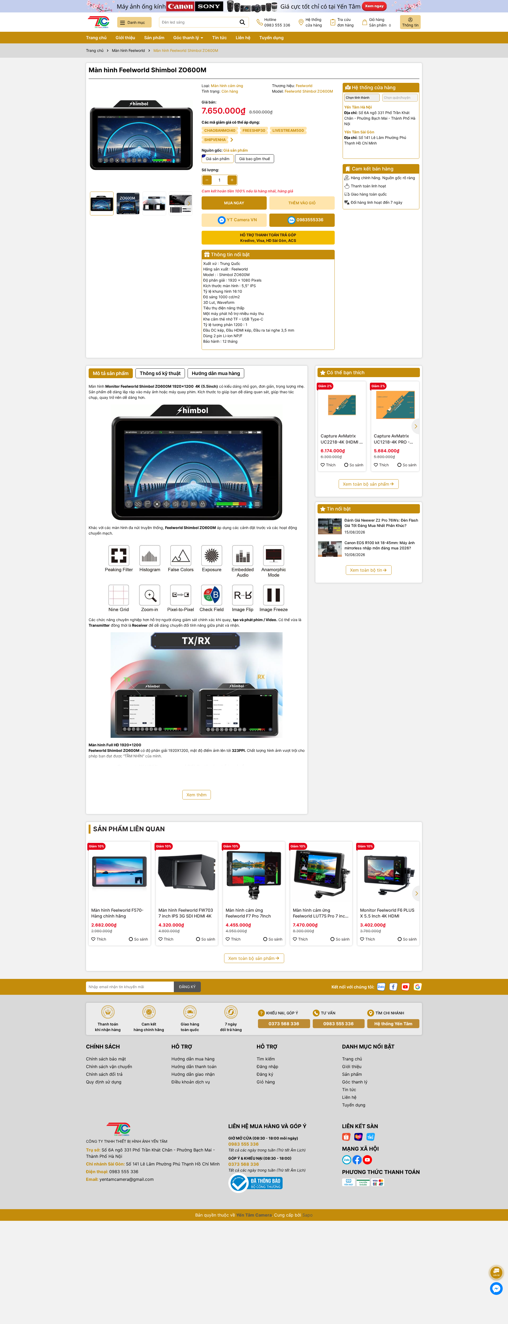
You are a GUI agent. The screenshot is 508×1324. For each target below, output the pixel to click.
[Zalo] (381, 986)
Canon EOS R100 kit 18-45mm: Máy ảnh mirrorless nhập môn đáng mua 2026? (379, 545)
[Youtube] (405, 986)
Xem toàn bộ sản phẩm (366, 484)
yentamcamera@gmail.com (126, 1179)
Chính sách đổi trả (104, 1074)
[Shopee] (346, 1136)
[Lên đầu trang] (496, 1258)
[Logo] (98, 22)
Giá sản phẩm (217, 158)
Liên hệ (243, 37)
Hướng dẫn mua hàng (193, 1058)
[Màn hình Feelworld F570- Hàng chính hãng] (119, 872)
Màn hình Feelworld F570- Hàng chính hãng (117, 913)
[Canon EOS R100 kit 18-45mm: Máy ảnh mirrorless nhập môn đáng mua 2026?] (330, 549)
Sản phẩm (154, 37)
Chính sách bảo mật (106, 1058)
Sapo (307, 1215)
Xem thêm (197, 794)
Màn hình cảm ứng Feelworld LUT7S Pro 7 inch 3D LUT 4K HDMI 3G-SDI (320, 913)
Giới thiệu (125, 37)
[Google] (418, 986)
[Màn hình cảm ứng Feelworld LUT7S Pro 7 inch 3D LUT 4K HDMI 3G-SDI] (321, 872)
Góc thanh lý (186, 37)
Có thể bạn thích (346, 372)
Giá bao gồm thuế (254, 158)
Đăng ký (265, 1074)
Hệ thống (314, 22)
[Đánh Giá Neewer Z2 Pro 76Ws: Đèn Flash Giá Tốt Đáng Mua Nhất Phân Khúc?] (330, 526)
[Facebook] (393, 986)
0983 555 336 (338, 1023)
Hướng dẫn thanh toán (193, 1066)
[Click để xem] (141, 135)
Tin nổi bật (339, 509)
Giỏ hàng (266, 1081)
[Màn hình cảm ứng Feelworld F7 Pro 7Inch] (254, 872)
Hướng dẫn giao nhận (193, 1074)
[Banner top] (254, 5)
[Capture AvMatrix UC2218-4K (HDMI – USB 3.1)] (342, 405)
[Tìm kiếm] (242, 22)
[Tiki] (370, 1136)
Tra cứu (345, 22)
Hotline (277, 22)
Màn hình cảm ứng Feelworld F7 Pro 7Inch (248, 913)
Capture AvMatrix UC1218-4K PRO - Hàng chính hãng (392, 439)
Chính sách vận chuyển (109, 1066)
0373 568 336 (284, 1023)
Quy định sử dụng (103, 1081)
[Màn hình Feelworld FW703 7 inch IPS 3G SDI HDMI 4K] (186, 872)
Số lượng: (210, 170)
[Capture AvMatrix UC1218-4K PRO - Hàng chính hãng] (395, 405)
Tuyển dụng (271, 37)
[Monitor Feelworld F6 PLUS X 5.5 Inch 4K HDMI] (388, 872)
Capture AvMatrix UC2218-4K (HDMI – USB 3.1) (341, 439)
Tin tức (219, 37)
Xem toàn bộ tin (366, 570)
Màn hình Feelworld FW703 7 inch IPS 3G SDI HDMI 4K (185, 913)
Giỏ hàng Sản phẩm (380, 22)
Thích (330, 465)
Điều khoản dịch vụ (190, 1081)
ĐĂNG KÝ (187, 986)
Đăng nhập (267, 1066)
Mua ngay (234, 203)
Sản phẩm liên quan (129, 829)
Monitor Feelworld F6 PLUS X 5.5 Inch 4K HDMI (387, 913)
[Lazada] (358, 1136)
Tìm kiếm (266, 1058)
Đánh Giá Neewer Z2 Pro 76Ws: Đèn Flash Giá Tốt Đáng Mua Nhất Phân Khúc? (381, 523)
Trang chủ (96, 37)
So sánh (356, 465)
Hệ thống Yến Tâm (393, 1023)
